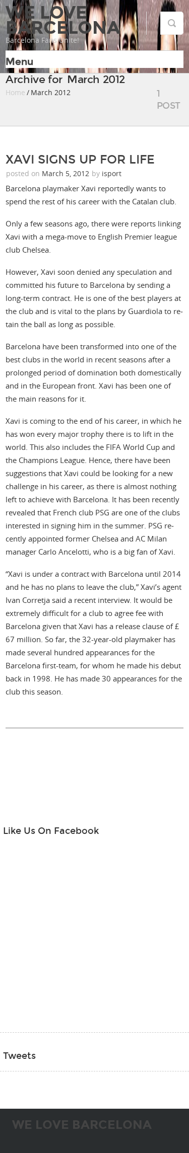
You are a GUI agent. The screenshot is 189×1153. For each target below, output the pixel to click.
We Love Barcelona (63, 20)
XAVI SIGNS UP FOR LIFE (80, 159)
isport (111, 173)
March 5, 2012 (66, 173)
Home (15, 92)
